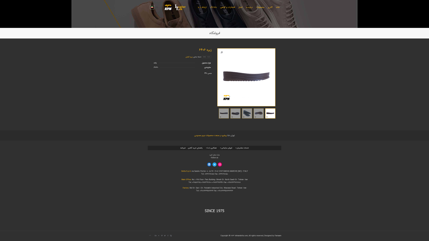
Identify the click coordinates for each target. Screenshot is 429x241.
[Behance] (156, 235)
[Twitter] (165, 235)
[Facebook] (168, 235)
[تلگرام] (214, 164)
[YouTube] (159, 235)
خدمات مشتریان (243, 147)
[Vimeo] (162, 235)
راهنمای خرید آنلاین (195, 147)
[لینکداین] (209, 164)
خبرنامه (183, 147)
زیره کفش (189, 56)
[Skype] (171, 235)
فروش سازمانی (226, 147)
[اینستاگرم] (220, 164)
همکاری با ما (212, 147)
